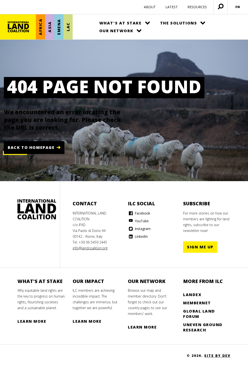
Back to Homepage (31, 147)
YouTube (141, 221)
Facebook (142, 213)
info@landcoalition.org (90, 248)
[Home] (18, 27)
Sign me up (200, 247)
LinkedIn (141, 236)
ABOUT (150, 7)
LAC (68, 27)
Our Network (116, 30)
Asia (49, 26)
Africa (40, 27)
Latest (171, 7)
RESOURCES (197, 7)
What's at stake (120, 23)
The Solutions (178, 23)
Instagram (142, 228)
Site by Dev (217, 355)
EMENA (59, 27)
